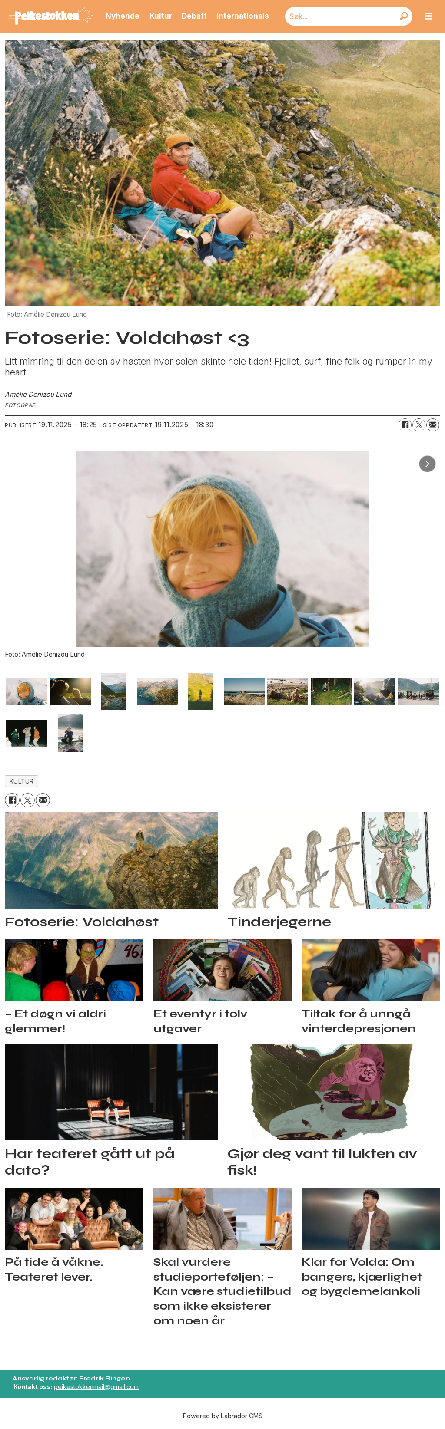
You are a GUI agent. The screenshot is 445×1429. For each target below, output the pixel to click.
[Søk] (404, 16)
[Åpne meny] (429, 16)
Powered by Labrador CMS (222, 1415)
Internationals (242, 16)
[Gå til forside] (50, 16)
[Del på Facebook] (405, 424)
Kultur (160, 16)
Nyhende (122, 16)
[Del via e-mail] (432, 424)
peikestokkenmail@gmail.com (96, 1386)
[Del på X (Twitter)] (418, 424)
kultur (22, 781)
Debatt (194, 16)
